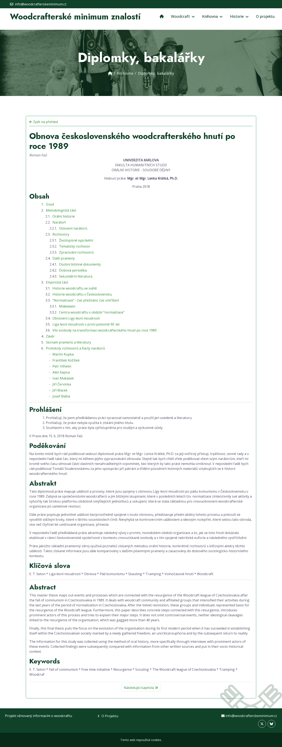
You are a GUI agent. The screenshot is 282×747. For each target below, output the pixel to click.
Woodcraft (180, 16)
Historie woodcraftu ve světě (74, 288)
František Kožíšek (66, 360)
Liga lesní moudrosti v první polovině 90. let (86, 324)
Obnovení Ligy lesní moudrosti (76, 318)
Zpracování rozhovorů (76, 252)
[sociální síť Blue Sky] (271, 724)
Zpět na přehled (45, 122)
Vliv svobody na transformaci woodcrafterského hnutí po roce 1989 (104, 330)
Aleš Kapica (61, 372)
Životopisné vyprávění (76, 240)
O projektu (265, 16)
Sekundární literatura (75, 276)
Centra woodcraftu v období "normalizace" (91, 312)
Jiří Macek (60, 390)
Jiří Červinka (61, 384)
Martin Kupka (63, 354)
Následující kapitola (139, 687)
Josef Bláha (61, 396)
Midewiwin (67, 306)
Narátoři (59, 222)
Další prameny (63, 258)
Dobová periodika (73, 270)
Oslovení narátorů (73, 228)
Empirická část (57, 282)
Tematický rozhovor (74, 246)
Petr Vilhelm (61, 366)
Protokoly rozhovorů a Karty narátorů (75, 348)
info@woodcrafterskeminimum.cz (251, 715)
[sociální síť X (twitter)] (262, 724)
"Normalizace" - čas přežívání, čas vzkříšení (85, 300)
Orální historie (63, 216)
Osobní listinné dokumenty (80, 264)
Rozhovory (60, 234)
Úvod (50, 204)
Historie (237, 16)
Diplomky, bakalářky (156, 73)
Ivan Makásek (63, 378)
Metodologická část (61, 210)
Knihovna (210, 16)
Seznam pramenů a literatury (68, 342)
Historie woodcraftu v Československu (82, 294)
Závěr (50, 336)
